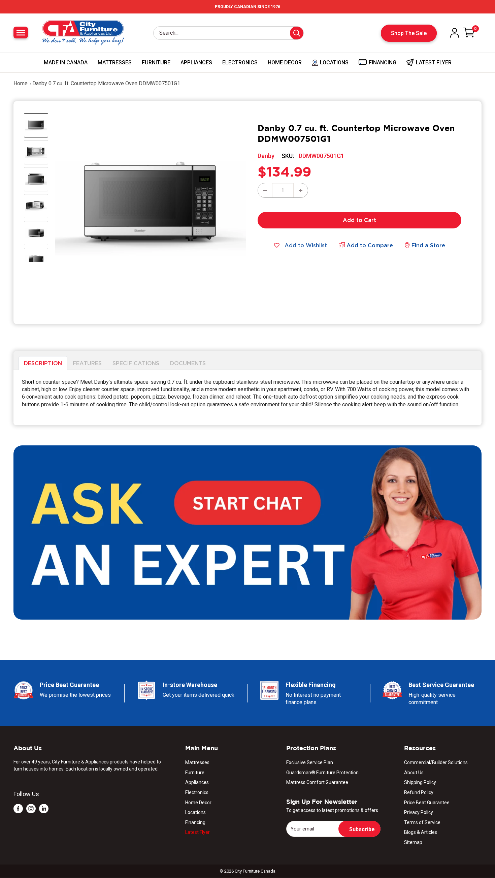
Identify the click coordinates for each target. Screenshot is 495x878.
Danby (266, 155)
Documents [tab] (188, 362)
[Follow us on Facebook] (18, 808)
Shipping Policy (420, 782)
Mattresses (115, 62)
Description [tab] (43, 362)
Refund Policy (418, 792)
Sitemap (413, 842)
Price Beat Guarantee (427, 802)
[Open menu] (20, 32)
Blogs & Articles (420, 832)
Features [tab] (87, 362)
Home (20, 83)
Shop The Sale (409, 33)
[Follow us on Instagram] (31, 808)
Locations (195, 812)
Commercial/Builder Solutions (436, 762)
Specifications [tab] (135, 362)
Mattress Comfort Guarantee (317, 782)
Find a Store (428, 245)
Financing (195, 822)
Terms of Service (422, 822)
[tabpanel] (247, 397)
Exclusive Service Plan (309, 762)
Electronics (240, 62)
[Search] (296, 33)
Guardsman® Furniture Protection (322, 772)
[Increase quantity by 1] (301, 190)
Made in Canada (66, 62)
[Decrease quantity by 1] (265, 190)
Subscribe (362, 829)
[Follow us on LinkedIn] (43, 808)
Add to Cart (359, 220)
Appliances (196, 62)
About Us (414, 772)
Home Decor (285, 62)
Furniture (156, 62)
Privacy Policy (418, 812)
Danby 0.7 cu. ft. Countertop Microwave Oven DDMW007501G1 (106, 83)
